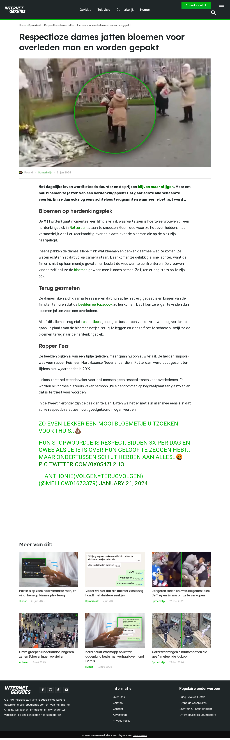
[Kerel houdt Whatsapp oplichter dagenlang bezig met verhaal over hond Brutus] (114, 630)
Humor (23, 601)
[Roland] (21, 172)
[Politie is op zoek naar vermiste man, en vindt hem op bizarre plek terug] (48, 569)
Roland (28, 172)
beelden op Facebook (95, 304)
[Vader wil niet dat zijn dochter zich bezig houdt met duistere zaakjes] (114, 569)
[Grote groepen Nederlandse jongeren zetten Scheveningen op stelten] (48, 630)
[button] (214, 13)
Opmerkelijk (35, 25)
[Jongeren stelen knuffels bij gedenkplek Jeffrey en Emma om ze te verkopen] (181, 569)
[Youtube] (66, 690)
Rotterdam (79, 227)
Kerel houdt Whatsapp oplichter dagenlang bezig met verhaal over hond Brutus (114, 657)
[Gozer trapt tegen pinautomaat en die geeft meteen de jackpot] (181, 630)
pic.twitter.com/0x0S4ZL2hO (81, 464)
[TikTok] (58, 690)
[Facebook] (43, 690)
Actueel (23, 662)
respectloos (91, 322)
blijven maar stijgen (156, 187)
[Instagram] (50, 690)
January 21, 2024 (123, 483)
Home (22, 25)
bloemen (81, 270)
